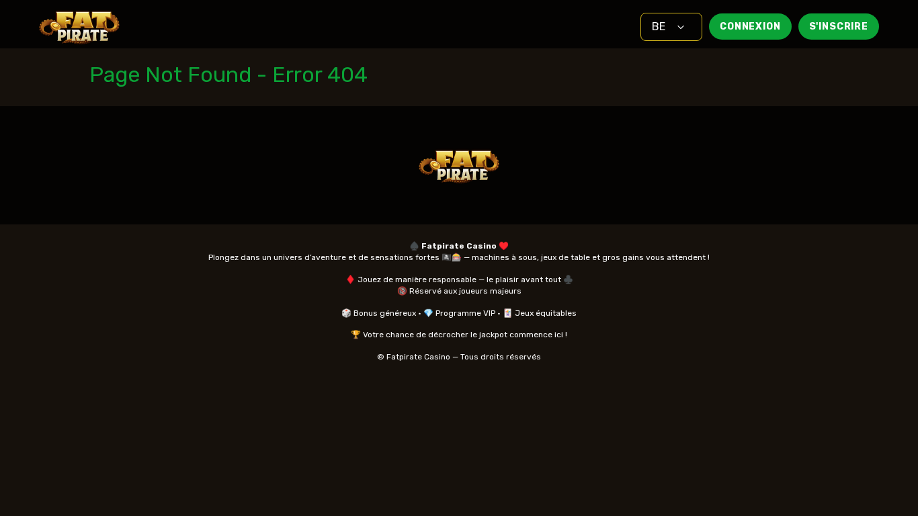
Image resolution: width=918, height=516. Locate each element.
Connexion (750, 26)
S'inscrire (838, 26)
